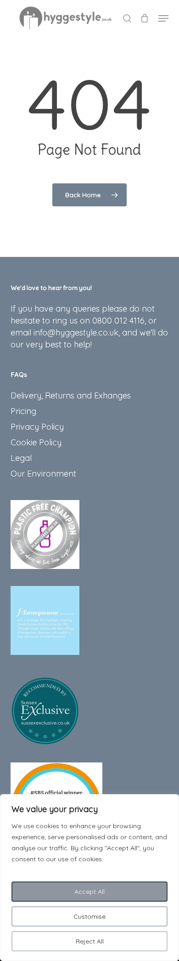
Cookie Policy (36, 442)
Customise (89, 916)
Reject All (90, 941)
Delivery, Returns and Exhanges (71, 395)
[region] (89, 877)
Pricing (23, 411)
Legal (21, 458)
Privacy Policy (37, 426)
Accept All (89, 891)
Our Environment (43, 473)
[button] (163, 18)
